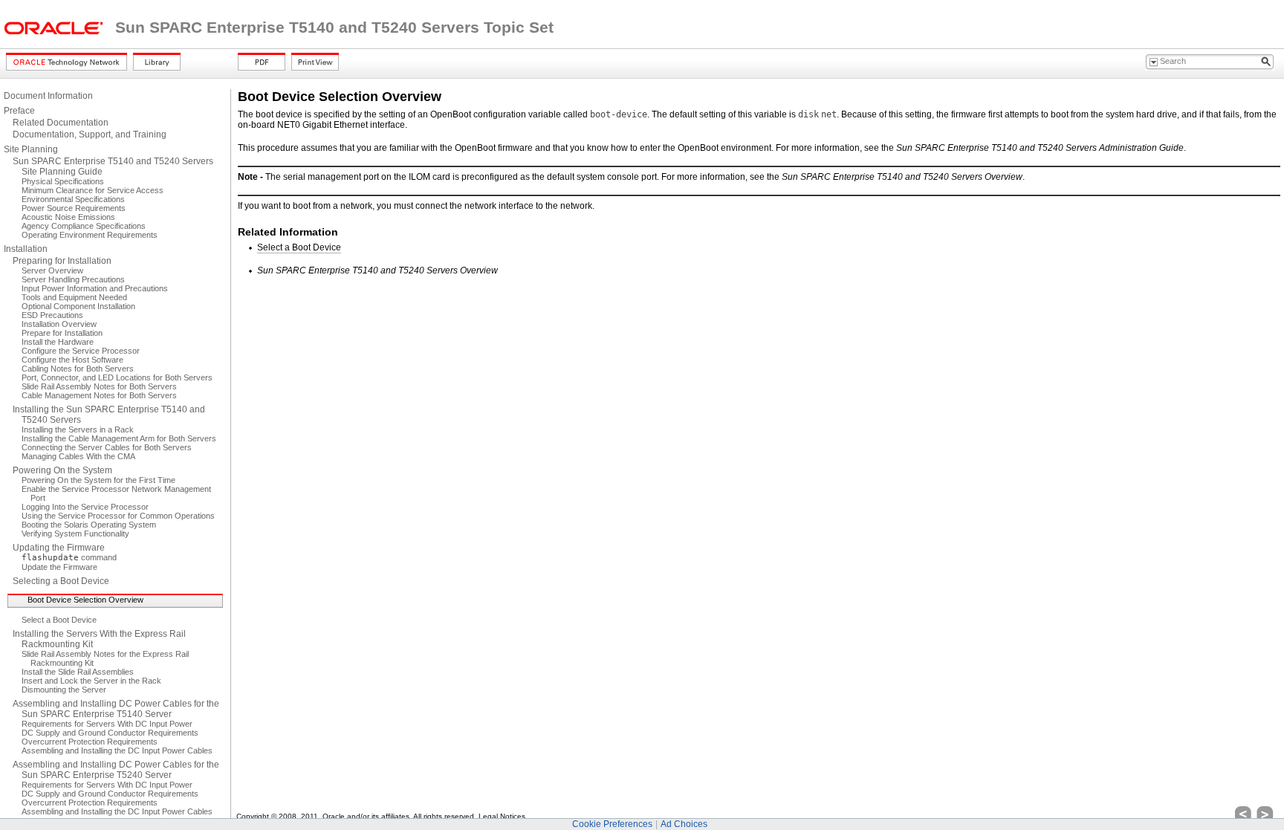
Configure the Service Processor (81, 350)
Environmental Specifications (73, 199)
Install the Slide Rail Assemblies (78, 671)
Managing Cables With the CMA (78, 456)
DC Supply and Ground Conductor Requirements (110, 732)
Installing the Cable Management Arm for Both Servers (119, 438)
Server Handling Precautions (73, 279)
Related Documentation (60, 122)
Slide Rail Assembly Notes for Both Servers (99, 386)
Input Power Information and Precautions (95, 288)
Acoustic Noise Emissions (68, 217)
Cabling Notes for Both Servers (78, 368)
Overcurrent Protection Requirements (90, 741)
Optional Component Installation (78, 306)
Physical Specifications (63, 181)
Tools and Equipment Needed (74, 297)
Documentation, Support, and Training (89, 134)
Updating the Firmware (59, 547)
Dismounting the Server (64, 689)
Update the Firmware (59, 566)
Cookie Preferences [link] (612, 824)
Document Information (48, 96)
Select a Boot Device (59, 619)
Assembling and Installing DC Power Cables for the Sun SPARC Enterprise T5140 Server (116, 708)
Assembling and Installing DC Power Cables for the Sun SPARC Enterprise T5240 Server (116, 769)
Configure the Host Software (72, 359)
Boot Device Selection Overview (85, 599)
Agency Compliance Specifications (84, 225)
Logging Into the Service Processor (85, 506)
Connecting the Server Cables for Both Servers (107, 447)
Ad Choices (684, 824)
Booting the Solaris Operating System (89, 524)
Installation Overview (59, 324)
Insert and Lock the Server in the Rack (91, 680)
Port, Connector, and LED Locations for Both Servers (117, 377)
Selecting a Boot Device (61, 581)
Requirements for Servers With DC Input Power (107, 723)
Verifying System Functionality (75, 533)
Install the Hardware (58, 341)
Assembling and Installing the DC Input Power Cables (117, 750)
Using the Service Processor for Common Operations (118, 515)
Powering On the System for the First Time (98, 480)
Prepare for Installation (62, 332)
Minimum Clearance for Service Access (92, 190)
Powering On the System (62, 470)
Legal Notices (502, 816)
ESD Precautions (52, 315)
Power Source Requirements (74, 208)
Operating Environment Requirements (90, 234)
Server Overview (52, 270)
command (69, 557)
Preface (19, 111)
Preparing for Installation (62, 261)
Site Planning (31, 149)
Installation (26, 249)
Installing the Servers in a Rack (78, 429)
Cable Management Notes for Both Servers (99, 395)
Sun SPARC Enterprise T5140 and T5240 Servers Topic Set (334, 27)
